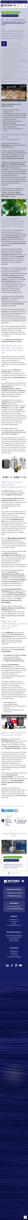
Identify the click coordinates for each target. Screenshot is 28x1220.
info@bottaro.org (14, 896)
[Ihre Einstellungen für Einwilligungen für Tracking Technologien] (25, 1217)
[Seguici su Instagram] (16, 965)
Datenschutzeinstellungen (14, 956)
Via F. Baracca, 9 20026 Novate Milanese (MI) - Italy (14, 923)
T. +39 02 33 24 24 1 (14, 893)
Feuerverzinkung (13, 2)
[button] (21, 6)
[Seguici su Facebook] (12, 965)
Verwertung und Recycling (17, 19)
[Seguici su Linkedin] (7, 965)
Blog (7, 19)
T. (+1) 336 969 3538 (14, 909)
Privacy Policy (14, 953)
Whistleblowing (14, 951)
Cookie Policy (14, 955)
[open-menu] (25, 5)
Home (2, 19)
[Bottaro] (8, 6)
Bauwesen (23, 2)
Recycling (4, 2)
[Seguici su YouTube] (20, 965)
